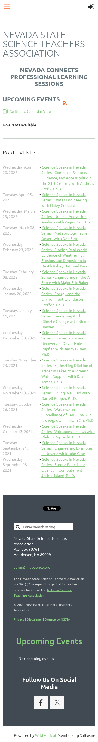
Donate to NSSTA (57, 619)
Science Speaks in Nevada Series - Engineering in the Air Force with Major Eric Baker (66, 277)
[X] (57, 702)
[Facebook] (41, 702)
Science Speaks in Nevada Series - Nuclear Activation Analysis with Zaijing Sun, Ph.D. (67, 216)
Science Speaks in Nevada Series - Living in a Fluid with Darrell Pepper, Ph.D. (65, 393)
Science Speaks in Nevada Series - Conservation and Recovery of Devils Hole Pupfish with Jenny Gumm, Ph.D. (64, 343)
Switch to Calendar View (31, 111)
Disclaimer (34, 619)
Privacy (19, 619)
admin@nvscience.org (32, 567)
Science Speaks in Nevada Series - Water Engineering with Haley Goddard (64, 200)
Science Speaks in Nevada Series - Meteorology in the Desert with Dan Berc (64, 233)
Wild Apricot (46, 735)
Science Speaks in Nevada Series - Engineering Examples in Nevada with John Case (67, 448)
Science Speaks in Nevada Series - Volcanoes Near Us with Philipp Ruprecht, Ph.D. (68, 431)
